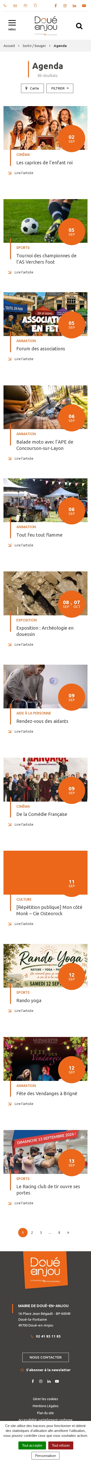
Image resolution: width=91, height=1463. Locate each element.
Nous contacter (46, 1357)
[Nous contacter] (15, 6)
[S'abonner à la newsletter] (25, 5)
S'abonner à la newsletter (48, 1370)
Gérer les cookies (45, 1399)
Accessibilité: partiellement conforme (45, 1420)
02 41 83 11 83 (48, 1336)
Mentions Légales (46, 1406)
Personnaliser (45, 1456)
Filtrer (58, 88)
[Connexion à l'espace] (35, 5)
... (50, 1232)
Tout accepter (32, 1445)
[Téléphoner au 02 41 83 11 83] (5, 5)
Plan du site (45, 1413)
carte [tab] (34, 88)
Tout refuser (61, 1445)
